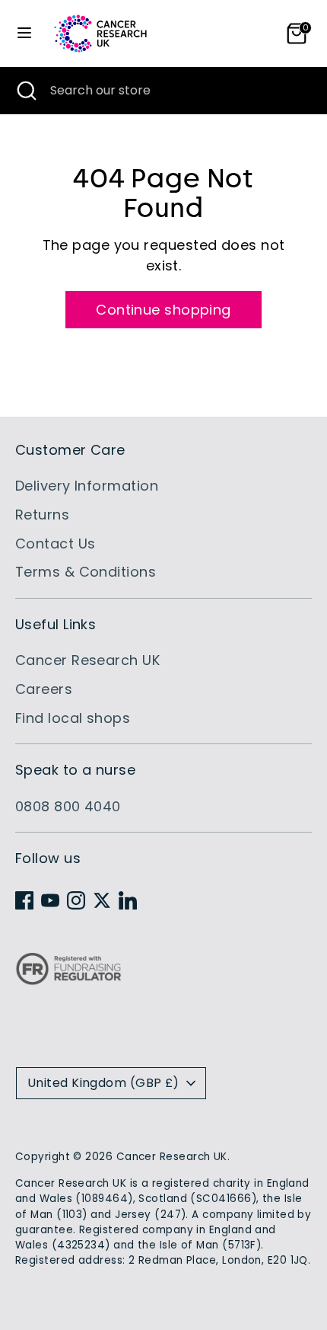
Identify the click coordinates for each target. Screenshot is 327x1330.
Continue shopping (163, 309)
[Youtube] (50, 900)
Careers (43, 689)
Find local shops (72, 717)
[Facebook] (24, 900)
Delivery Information (86, 485)
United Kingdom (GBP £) (103, 1083)
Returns (42, 514)
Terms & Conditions (85, 571)
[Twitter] (102, 900)
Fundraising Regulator (68, 980)
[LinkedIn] (128, 900)
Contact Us (55, 543)
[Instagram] (76, 900)
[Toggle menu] (24, 33)
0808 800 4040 (68, 806)
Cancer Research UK (87, 660)
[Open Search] (25, 91)
